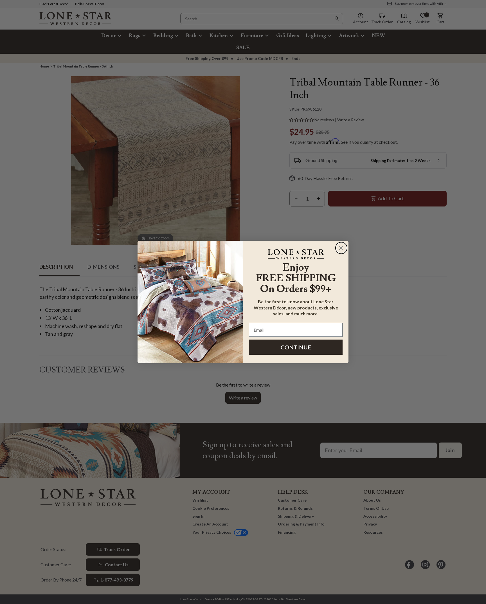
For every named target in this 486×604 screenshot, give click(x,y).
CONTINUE (296, 347)
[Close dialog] (341, 248)
